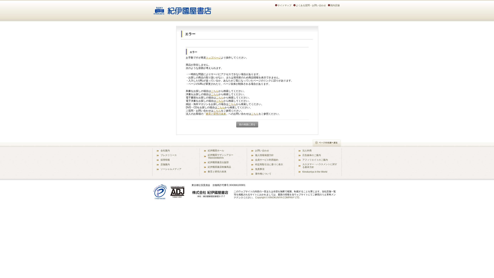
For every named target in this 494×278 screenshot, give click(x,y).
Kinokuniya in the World (314, 171)
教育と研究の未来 (216, 113)
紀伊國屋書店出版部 (218, 162)
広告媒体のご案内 (311, 155)
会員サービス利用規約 (266, 159)
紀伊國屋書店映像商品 (219, 167)
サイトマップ (284, 5)
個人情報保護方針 (264, 155)
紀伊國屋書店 (182, 9)
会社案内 (165, 150)
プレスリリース (169, 155)
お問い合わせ (262, 150)
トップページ (213, 57)
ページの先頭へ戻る (327, 143)
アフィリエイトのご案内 (315, 159)
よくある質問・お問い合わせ (311, 5)
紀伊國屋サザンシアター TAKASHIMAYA (220, 156)
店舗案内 (165, 164)
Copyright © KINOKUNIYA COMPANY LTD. (277, 197)
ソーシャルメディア (171, 169)
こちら (214, 91)
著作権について (263, 173)
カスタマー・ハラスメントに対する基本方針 (319, 165)
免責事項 (259, 169)
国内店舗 (335, 5)
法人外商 (307, 150)
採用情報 (165, 159)
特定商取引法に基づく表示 (269, 164)
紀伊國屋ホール (216, 150)
